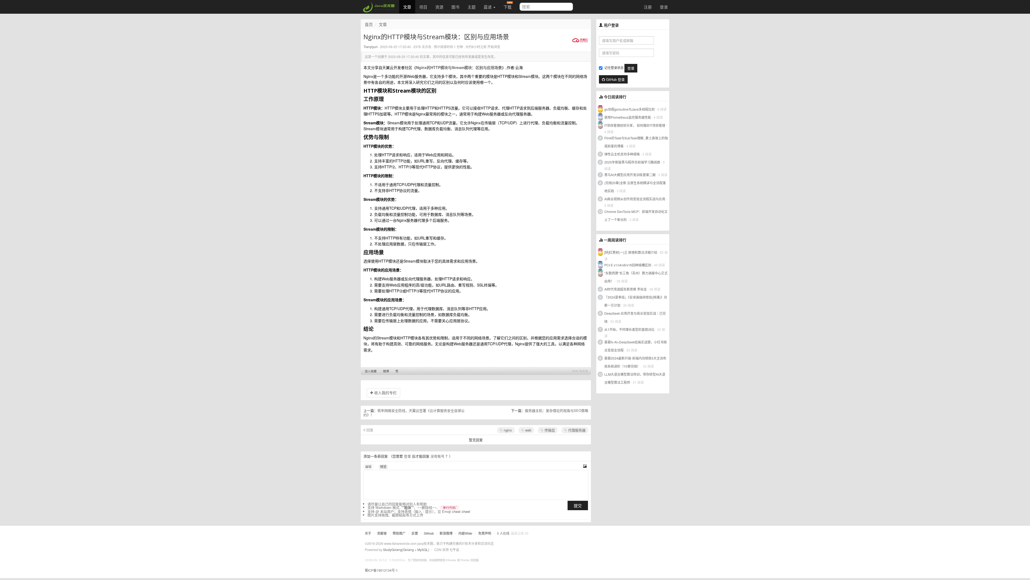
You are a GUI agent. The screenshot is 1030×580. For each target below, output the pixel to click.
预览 (383, 466)
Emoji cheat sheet (456, 511)
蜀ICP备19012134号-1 (381, 570)
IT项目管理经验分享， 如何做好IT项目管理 (634, 125)
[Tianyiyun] (580, 39)
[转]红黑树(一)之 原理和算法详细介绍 (630, 252)
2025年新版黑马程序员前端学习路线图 (632, 162)
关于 (368, 533)
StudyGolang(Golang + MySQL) (406, 549)
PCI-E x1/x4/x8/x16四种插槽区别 (627, 265)
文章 (407, 7)
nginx (507, 430)
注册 (648, 7)
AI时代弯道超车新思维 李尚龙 (625, 289)
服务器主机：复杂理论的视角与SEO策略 (556, 410)
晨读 (488, 7)
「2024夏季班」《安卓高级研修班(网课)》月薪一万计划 (635, 301)
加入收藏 (371, 371)
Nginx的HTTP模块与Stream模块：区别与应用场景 (459, 67)
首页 (369, 24)
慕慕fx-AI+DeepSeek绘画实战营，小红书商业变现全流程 (635, 346)
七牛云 (454, 549)
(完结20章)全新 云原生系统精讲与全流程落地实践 (635, 186)
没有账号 (437, 456)
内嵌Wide (465, 533)
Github (429, 533)
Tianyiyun (370, 46)
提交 (578, 505)
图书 (455, 7)
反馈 (414, 533)
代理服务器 (576, 430)
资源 (439, 7)
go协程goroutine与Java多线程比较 (629, 109)
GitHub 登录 (615, 79)
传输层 (549, 430)
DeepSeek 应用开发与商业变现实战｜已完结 (635, 317)
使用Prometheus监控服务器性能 (627, 117)
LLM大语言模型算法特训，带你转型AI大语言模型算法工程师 (634, 378)
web (527, 430)
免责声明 (484, 533)
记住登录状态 (614, 67)
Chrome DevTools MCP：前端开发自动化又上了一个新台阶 (636, 215)
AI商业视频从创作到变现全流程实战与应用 (634, 199)
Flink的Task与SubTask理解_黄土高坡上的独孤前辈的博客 (636, 142)
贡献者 (382, 533)
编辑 (368, 466)
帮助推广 (399, 533)
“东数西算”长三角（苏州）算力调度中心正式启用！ (636, 277)
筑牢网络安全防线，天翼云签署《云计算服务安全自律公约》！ (414, 412)
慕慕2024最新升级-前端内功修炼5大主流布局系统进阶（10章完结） (635, 362)
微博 (386, 371)
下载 (507, 7)
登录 (664, 7)
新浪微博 (446, 533)
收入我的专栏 (385, 392)
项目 (423, 7)
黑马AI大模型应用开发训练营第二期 (630, 174)
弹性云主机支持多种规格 (622, 154)
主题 (472, 7)
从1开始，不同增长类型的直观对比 (629, 329)
